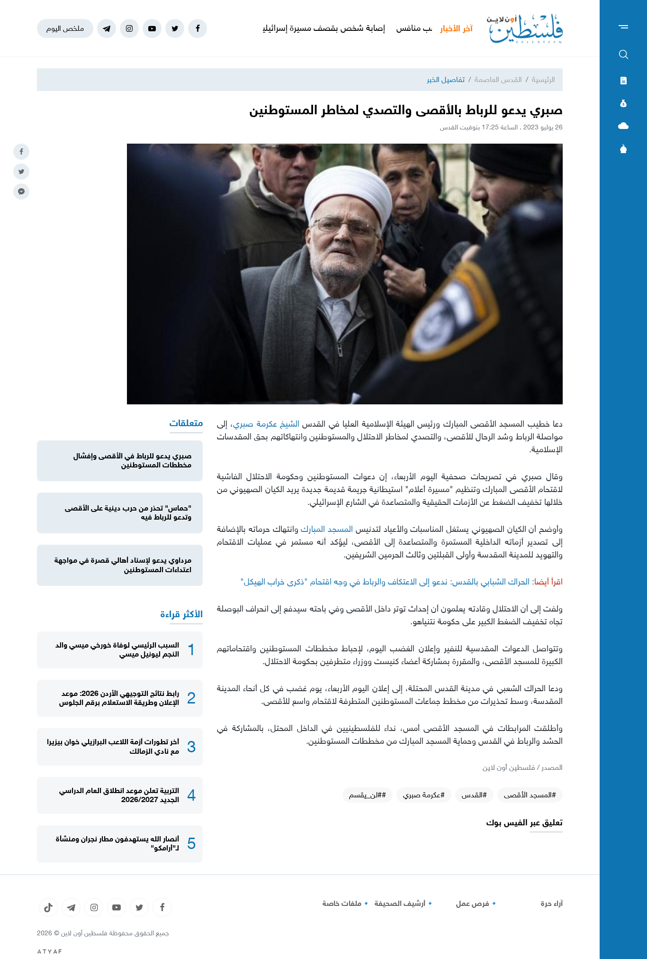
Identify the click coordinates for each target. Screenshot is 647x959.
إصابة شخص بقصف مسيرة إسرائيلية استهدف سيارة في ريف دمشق (300, 28)
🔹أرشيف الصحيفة (405, 903)
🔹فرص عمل (477, 903)
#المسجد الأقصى (530, 795)
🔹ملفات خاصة (347, 903)
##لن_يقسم (367, 795)
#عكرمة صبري (424, 795)
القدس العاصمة (498, 79)
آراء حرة (552, 903)
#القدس (474, 795)
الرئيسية (543, 79)
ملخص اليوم (65, 28)
